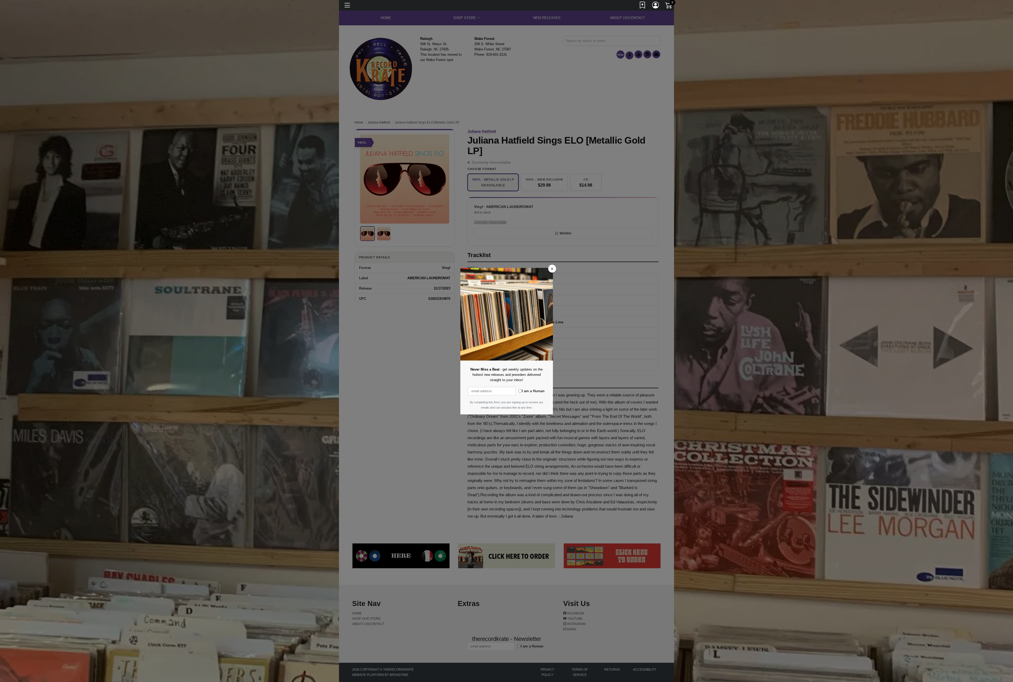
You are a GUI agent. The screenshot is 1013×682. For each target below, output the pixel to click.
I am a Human (533, 391)
